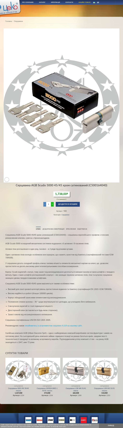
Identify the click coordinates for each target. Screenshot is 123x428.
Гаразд (111, 425)
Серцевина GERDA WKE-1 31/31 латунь (47, 389)
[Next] (117, 379)
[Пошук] (105, 2)
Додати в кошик (67, 204)
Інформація (55, 2)
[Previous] (5, 379)
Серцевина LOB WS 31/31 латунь (104, 389)
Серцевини (18, 21)
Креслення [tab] (71, 229)
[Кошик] (119, 2)
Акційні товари (84, 2)
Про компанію (28, 2)
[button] (6, 179)
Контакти (69, 2)
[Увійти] (111, 2)
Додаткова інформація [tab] (53, 229)
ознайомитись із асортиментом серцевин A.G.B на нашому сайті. (53, 326)
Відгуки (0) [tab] (82, 229)
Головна (8, 21)
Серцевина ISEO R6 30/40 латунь (18, 389)
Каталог (42, 2)
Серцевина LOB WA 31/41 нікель (76, 389)
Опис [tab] (38, 229)
